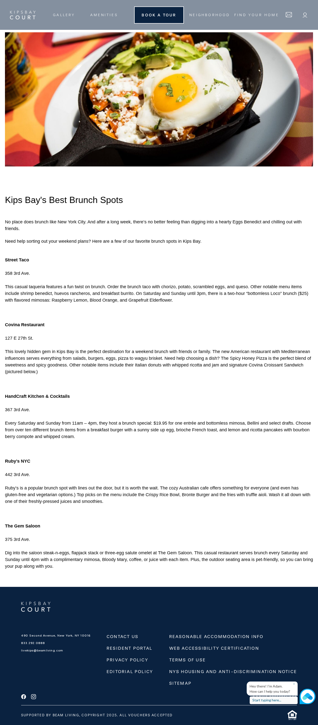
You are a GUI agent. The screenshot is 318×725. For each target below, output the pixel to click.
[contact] (289, 15)
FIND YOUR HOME (256, 15)
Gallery (64, 15)
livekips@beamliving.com (42, 650)
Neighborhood (209, 15)
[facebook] (23, 697)
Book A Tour (159, 15)
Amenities (104, 15)
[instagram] (33, 697)
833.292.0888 (33, 643)
